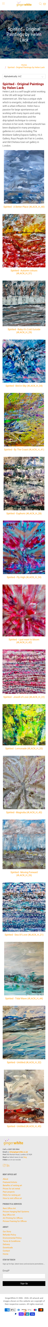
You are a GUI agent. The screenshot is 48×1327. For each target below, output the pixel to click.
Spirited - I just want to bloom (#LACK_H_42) (24, 641)
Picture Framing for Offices (15, 1221)
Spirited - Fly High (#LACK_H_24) (24, 577)
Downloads (8, 1247)
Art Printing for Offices (13, 1218)
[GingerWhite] (24, 4)
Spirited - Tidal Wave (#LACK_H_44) (24, 998)
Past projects (9, 1192)
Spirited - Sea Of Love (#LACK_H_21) (24, 934)
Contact (6, 1251)
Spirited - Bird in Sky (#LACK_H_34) (24, 385)
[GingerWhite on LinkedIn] (8, 1166)
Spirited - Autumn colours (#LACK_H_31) (24, 272)
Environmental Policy (12, 1238)
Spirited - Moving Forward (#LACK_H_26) (24, 874)
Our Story (7, 1231)
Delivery (6, 1244)
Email (6, 1270)
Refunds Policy (9, 1235)
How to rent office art (12, 1198)
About (5, 1179)
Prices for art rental (11, 1188)
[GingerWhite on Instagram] (4, 1166)
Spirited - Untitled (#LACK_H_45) (24, 1126)
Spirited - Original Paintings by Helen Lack (26, 67)
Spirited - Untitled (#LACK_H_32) (24, 1062)
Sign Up (24, 1283)
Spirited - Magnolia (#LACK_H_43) (24, 812)
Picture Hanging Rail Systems (16, 1211)
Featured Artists (10, 1182)
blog (25, 1157)
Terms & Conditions (11, 1241)
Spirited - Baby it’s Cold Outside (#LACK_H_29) (24, 331)
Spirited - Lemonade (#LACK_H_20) (24, 748)
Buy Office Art (9, 1215)
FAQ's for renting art (11, 1195)
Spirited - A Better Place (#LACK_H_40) (24, 206)
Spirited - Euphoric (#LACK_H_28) (24, 513)
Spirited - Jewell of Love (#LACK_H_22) (24, 697)
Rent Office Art (9, 1208)
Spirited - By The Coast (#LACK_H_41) (24, 449)
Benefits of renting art (12, 1185)
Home (24, 65)
